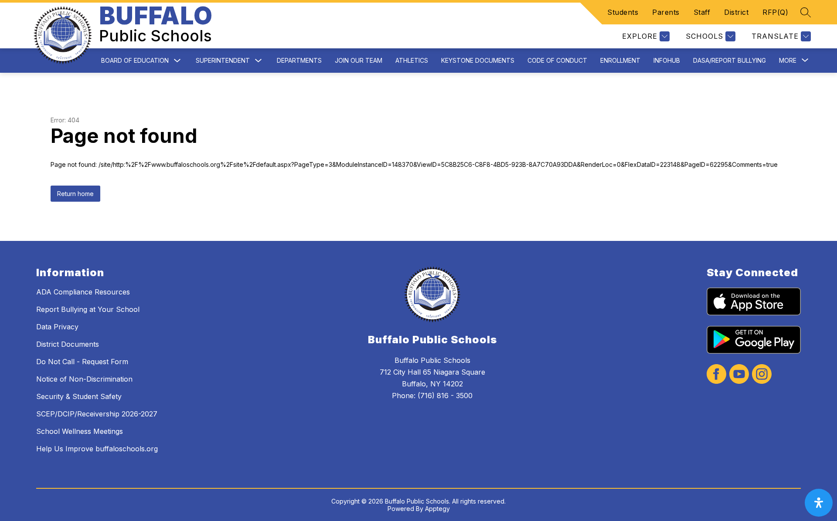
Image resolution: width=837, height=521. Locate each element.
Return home (75, 193)
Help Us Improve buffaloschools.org (97, 448)
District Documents (67, 344)
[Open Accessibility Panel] (819, 503)
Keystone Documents (477, 60)
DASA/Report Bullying (729, 60)
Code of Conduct (557, 60)
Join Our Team (358, 60)
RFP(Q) (775, 12)
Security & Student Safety (79, 396)
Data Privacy (57, 326)
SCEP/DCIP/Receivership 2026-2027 (96, 413)
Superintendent (223, 60)
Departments (299, 60)
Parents (666, 12)
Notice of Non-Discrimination (84, 379)
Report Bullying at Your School (88, 309)
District (736, 12)
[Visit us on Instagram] (762, 375)
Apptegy (437, 508)
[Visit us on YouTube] (739, 375)
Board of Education (135, 60)
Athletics (411, 60)
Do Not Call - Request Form (82, 361)
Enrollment (620, 60)
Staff (702, 12)
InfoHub (666, 60)
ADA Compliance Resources (83, 292)
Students (622, 12)
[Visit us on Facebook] (716, 375)
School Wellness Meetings (79, 431)
